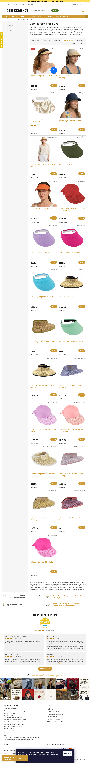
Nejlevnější (47, 40)
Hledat (54, 11)
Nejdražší (56, 40)
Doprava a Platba (8, 713)
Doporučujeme (35, 40)
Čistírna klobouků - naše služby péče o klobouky (18, 739)
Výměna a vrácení (9, 715)
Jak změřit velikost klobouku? (12, 726)
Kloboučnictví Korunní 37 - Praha (13, 721)
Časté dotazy (7, 733)
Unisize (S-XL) (34, 89)
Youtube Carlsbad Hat (55, 721)
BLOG (5, 735)
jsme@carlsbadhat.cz (55, 709)
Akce (9, 28)
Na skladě (11, 25)
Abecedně (79, 40)
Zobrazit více (44, 669)
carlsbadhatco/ (53, 716)
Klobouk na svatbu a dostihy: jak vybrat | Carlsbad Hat (19, 748)
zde (57, 754)
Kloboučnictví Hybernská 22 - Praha (14, 719)
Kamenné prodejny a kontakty (12, 717)
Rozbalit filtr (13, 34)
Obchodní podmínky (9, 708)
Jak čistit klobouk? (8, 728)
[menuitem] (5, 16)
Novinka (10, 30)
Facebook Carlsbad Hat (56, 714)
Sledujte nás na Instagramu (47, 675)
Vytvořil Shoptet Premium (77, 759)
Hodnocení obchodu (44, 614)
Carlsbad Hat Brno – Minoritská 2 (13, 724)
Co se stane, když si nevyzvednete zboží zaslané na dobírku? (22, 737)
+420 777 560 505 (54, 711)
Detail (53, 85)
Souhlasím (66, 753)
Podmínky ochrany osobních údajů (14, 710)
